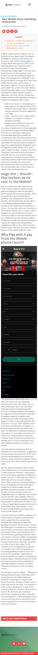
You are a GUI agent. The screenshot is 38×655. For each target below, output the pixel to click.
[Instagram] (19, 644)
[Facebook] (14, 644)
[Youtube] (24, 644)
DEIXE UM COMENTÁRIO (14, 618)
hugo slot (33, 399)
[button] (3, 31)
